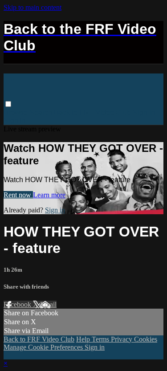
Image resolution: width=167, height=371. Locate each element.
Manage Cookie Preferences (44, 347)
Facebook (18, 304)
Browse (16, 112)
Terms (101, 339)
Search (41, 112)
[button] (8, 104)
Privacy (122, 339)
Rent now (18, 195)
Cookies (145, 339)
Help (84, 339)
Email (48, 304)
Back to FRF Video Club (92, 112)
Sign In (15, 120)
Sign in (144, 112)
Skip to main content (32, 7)
